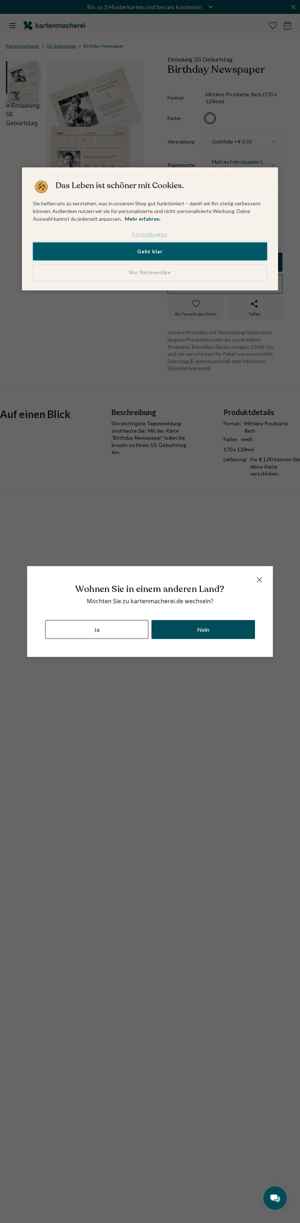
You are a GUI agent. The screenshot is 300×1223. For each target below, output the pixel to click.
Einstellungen (149, 234)
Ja (97, 629)
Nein (203, 629)
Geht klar (149, 251)
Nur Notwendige (150, 272)
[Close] (259, 579)
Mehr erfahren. (143, 219)
